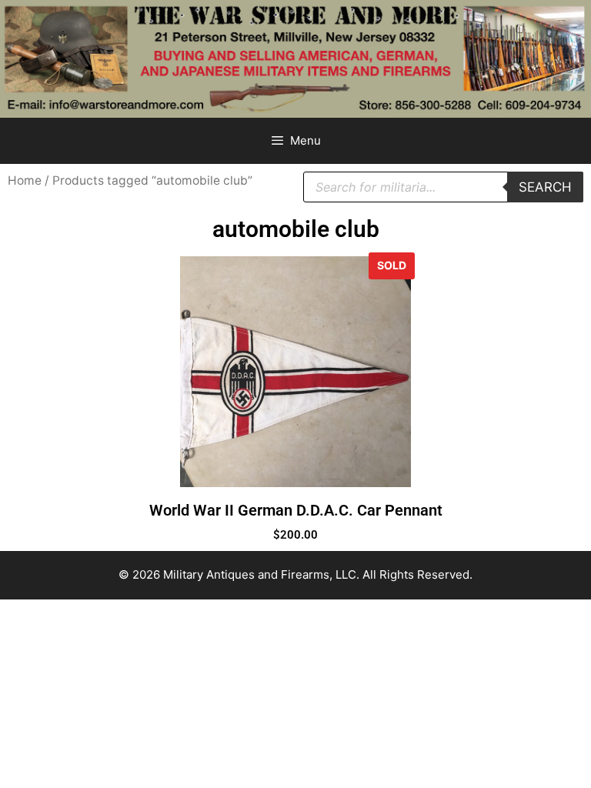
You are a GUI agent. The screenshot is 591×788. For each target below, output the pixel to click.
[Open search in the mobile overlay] (443, 187)
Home (25, 180)
